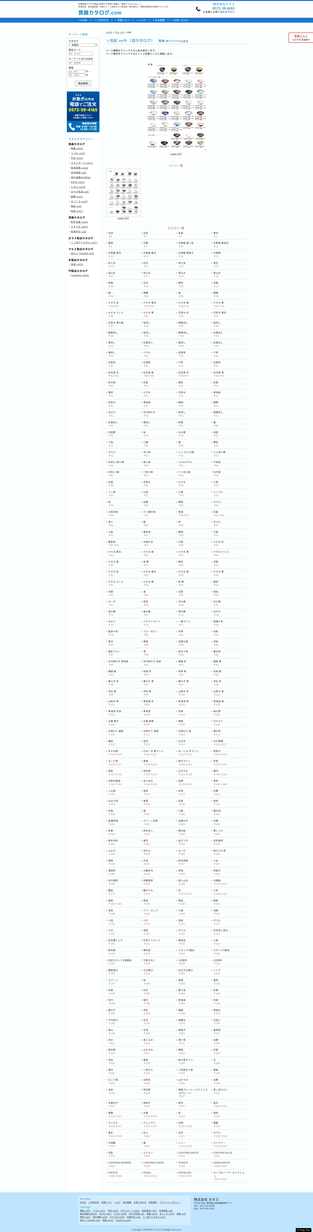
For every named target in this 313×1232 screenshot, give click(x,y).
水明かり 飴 (184, 732)
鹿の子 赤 (113, 682)
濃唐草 (112, 872)
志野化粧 (183, 643)
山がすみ (185, 772)
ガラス (112, 453)
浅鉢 (216, 912)
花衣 (146, 1021)
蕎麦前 (113, 543)
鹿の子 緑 (183, 682)
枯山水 (112, 274)
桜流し (147, 324)
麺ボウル (148, 892)
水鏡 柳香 (148, 722)
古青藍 (217, 254)
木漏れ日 (148, 543)
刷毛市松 (113, 842)
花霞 (145, 244)
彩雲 (181, 802)
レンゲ (217, 971)
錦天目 (217, 812)
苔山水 (147, 274)
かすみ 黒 (218, 304)
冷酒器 (112, 1144)
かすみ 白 (113, 304)
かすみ (147, 394)
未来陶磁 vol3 (78, 172)
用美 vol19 (77, 264)
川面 (181, 812)
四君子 (217, 872)
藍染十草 (113, 633)
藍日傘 (217, 653)
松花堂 (112, 384)
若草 (146, 603)
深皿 (181, 922)
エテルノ (148, 1154)
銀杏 (181, 384)
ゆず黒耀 (220, 742)
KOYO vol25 (78, 182)
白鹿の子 (183, 822)
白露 (216, 792)
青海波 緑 (218, 702)
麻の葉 (217, 712)
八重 (146, 443)
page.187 (176, 153)
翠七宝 (182, 264)
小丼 (220, 892)
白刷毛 (147, 1081)
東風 (150, 762)
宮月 (220, 1104)
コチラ (184, 40)
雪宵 (220, 782)
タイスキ (115, 1124)
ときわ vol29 (78, 187)
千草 (216, 354)
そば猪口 (148, 971)
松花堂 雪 (218, 374)
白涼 (146, 284)
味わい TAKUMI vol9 (82, 253)
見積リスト (124, 20)
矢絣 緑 (217, 672)
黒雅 (181, 722)
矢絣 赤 (147, 672)
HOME (83, 20)
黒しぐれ (218, 832)
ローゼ (112, 603)
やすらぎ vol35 (79, 226)
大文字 (182, 742)
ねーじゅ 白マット (188, 752)
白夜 (181, 792)
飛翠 (216, 802)
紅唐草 (182, 354)
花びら (112, 413)
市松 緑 (147, 693)
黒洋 (110, 643)
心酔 (181, 543)
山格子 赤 (183, 693)
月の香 (182, 603)
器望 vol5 (76, 206)
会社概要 (160, 20)
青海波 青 (183, 702)
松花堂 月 (183, 374)
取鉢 (216, 902)
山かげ (112, 852)
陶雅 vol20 (77, 148)
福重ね (182, 1021)
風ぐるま (148, 1041)
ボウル (217, 922)
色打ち (147, 852)
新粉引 (220, 752)
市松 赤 (217, 682)
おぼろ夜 (113, 802)
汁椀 (216, 533)
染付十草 (183, 653)
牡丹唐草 (113, 882)
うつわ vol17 (78, 153)
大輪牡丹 (148, 872)
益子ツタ (183, 842)
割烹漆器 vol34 (79, 222)
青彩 (115, 1134)
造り (110, 523)
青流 (215, 234)
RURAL (150, 1174)
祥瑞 (181, 872)
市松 (146, 1011)
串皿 (146, 902)
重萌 (110, 244)
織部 (111, 742)
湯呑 (111, 912)
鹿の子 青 (148, 682)
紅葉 (146, 384)
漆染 (216, 643)
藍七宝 (182, 991)
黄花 (146, 842)
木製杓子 (113, 1104)
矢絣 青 (182, 672)
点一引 (182, 852)
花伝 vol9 (119, 32)
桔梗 (181, 424)
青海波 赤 (148, 702)
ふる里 (112, 792)
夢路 (181, 503)
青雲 (146, 802)
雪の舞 (182, 613)
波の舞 (112, 613)
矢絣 (181, 712)
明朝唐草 (148, 882)
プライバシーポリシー (170, 1202)
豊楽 (183, 513)
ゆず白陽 (115, 752)
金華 (185, 782)
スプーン (113, 981)
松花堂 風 (148, 374)
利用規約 (153, 1202)
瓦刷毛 (112, 364)
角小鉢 (147, 463)
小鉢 (110, 533)
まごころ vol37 (79, 201)
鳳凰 (216, 1124)
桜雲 (216, 433)
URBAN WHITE (221, 1164)
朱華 (111, 832)
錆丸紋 (182, 832)
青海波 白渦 (114, 712)
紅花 (146, 264)
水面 (150, 1114)
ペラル (147, 354)
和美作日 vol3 (78, 231)
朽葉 (111, 812)
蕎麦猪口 (113, 971)
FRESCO (115, 1174)
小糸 (216, 862)
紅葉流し (218, 334)
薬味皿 (147, 533)
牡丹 (146, 991)
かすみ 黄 (148, 314)
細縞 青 (217, 663)
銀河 (220, 772)
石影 (111, 1154)
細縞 (181, 404)
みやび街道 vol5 (80, 191)
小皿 (111, 922)
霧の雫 (217, 732)
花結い (217, 1021)
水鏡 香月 (113, 722)
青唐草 (217, 1031)
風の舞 (147, 613)
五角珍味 (113, 513)
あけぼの (150, 782)
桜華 (110, 284)
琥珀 (216, 593)
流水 (111, 1041)
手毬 (146, 1031)
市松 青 (112, 693)
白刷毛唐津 (115, 782)
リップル (218, 493)
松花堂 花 (113, 374)
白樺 (216, 822)
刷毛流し (148, 832)
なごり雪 (115, 762)
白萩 (216, 633)
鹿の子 (112, 1011)
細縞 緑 (112, 672)
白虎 (110, 234)
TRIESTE (183, 1164)
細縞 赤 (182, 663)
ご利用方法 (102, 20)
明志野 (150, 772)
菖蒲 (181, 981)
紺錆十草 (218, 623)
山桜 (146, 493)
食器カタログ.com (100, 12)
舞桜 (216, 443)
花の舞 (217, 603)
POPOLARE (185, 1174)
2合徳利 (217, 961)
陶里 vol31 (77, 211)
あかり (112, 623)
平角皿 (217, 463)
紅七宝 (112, 264)
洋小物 (147, 453)
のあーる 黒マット (153, 752)
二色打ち (148, 1071)
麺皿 (111, 892)
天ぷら (217, 523)
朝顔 (216, 404)
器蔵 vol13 (77, 196)
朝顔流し (183, 324)
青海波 (217, 394)
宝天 (181, 1134)
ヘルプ (142, 20)
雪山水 (182, 274)
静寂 (181, 284)
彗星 (115, 772)
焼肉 (216, 1114)
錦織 (146, 294)
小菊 (181, 493)
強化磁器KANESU (80, 177)
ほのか (217, 613)
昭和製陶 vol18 (79, 167)
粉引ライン (185, 762)
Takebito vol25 (80, 275)
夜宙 (146, 792)
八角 (110, 443)
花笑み (182, 394)
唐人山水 (183, 882)
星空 (146, 742)
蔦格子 (182, 1031)
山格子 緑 (113, 702)
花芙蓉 (112, 433)
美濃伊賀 (113, 822)
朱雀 (180, 234)
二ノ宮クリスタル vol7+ (84, 242)
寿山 (111, 1031)
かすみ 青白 (149, 304)
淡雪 (181, 593)
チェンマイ (150, 1124)
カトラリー (220, 1144)
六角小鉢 (148, 473)
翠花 (216, 264)
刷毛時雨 (183, 862)
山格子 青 (218, 693)
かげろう (218, 722)
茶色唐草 (218, 842)
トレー (185, 1144)
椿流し (112, 344)
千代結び (113, 1021)
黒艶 (115, 1114)
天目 (146, 862)
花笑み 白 (183, 314)
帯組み (217, 1011)
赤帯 (181, 633)
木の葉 (182, 433)
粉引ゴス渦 (219, 852)
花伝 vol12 (77, 158)
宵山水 (217, 274)
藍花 (146, 1001)
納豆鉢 (112, 951)
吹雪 (220, 762)
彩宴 (218, 513)
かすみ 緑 (183, 304)
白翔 (185, 1124)
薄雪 (111, 862)
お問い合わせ (181, 20)
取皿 (181, 902)
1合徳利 (182, 961)
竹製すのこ (149, 961)
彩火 (146, 1134)
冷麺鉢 (220, 882)
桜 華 (146, 563)
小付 (146, 922)
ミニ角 (112, 493)
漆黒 (216, 284)
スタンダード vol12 (82, 162)
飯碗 (181, 533)
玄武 (145, 234)
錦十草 (182, 1041)
